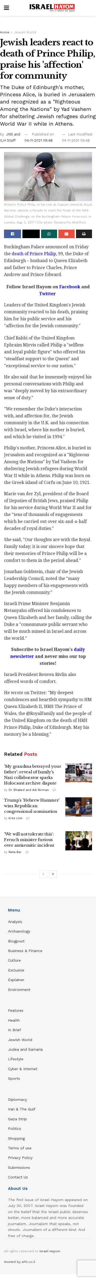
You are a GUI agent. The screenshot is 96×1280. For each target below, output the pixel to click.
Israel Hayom (49, 1251)
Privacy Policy (20, 1157)
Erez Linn (15, 818)
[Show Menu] (6, 8)
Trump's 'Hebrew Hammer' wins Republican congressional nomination (32, 806)
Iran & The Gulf (21, 1109)
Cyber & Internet (22, 1069)
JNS (10, 134)
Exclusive (16, 970)
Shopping (16, 1138)
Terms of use (19, 1148)
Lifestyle (15, 1059)
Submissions (19, 1167)
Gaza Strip (17, 1119)
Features (15, 1010)
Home (4, 32)
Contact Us (18, 1177)
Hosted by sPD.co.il (19, 1262)
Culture (14, 960)
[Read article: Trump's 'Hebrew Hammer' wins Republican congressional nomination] (78, 807)
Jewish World (25, 32)
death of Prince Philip (34, 253)
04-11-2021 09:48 (39, 140)
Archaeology (19, 931)
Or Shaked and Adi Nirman (29, 790)
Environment (19, 989)
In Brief (14, 1030)
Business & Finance (25, 951)
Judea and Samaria (25, 1049)
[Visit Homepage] (52, 8)
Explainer (16, 980)
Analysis (15, 921)
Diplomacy (18, 1099)
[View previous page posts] (43, 874)
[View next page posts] (53, 874)
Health (14, 1020)
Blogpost (16, 941)
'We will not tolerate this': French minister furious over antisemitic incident (29, 839)
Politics (14, 1128)
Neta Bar (15, 852)
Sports (14, 1078)
